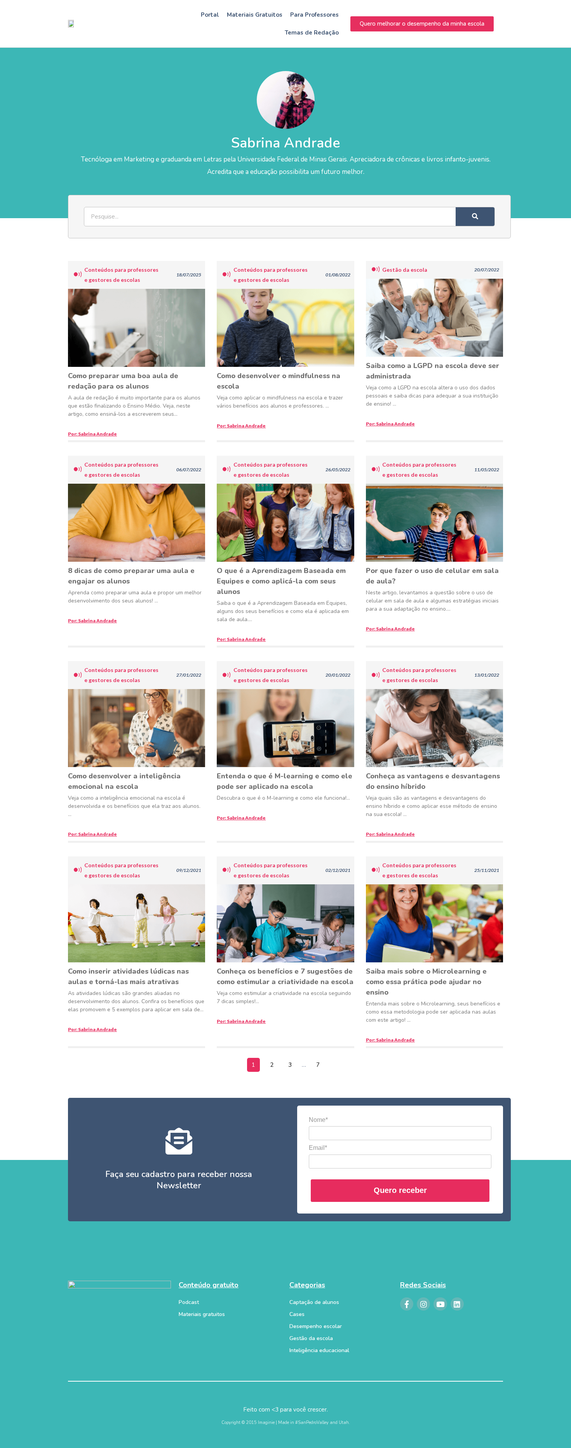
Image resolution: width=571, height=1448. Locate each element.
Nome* (318, 1119)
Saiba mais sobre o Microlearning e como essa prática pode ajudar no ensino (426, 982)
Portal (210, 15)
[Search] (475, 216)
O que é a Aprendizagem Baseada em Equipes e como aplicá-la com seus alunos (281, 581)
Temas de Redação (312, 32)
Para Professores (314, 15)
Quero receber (400, 1190)
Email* (318, 1147)
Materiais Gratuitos (254, 15)
